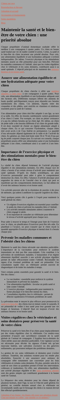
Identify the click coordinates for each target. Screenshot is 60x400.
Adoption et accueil (9, 11)
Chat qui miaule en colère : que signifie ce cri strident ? (25, 397)
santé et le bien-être (9, 304)
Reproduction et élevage (11, 7)
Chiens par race (8, 3)
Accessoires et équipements (13, 15)
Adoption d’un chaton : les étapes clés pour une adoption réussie (29, 395)
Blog (3, 23)
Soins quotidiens (8, 19)
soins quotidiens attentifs (48, 370)
